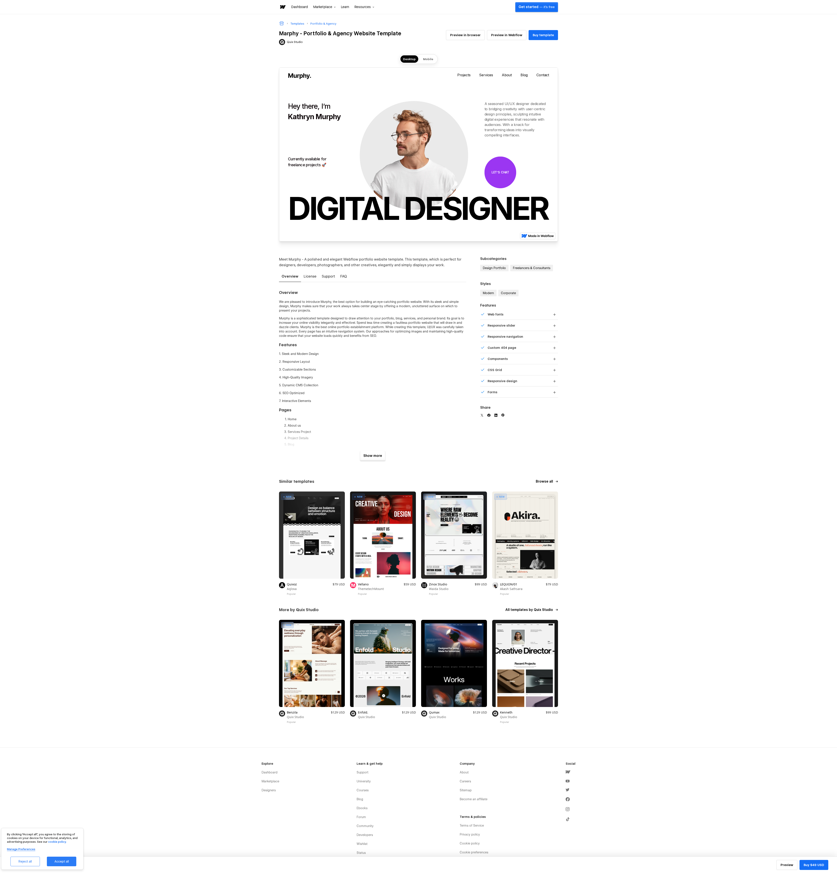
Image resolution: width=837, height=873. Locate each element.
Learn (345, 7)
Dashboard (299, 7)
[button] (324, 7)
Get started (537, 7)
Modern (488, 293)
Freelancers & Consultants (531, 268)
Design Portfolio (494, 268)
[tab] (290, 276)
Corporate (508, 293)
